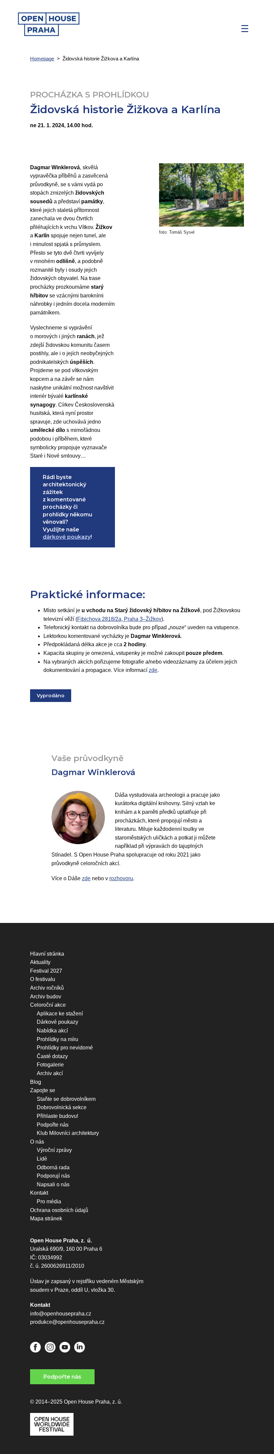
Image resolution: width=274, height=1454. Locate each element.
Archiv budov (45, 996)
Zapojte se (42, 1090)
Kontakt (39, 1193)
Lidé (42, 1159)
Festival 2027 (46, 971)
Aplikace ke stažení (60, 1013)
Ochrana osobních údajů (59, 1210)
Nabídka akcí (52, 1030)
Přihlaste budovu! (57, 1116)
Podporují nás (53, 1176)
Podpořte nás (52, 1125)
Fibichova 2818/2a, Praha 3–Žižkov (119, 619)
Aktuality (40, 962)
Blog (35, 1082)
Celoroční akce (48, 1005)
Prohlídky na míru (57, 1039)
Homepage (42, 58)
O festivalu (42, 979)
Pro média (49, 1201)
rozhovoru (121, 878)
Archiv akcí (50, 1073)
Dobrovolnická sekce (62, 1107)
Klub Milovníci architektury (68, 1133)
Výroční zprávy (54, 1150)
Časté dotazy (52, 1056)
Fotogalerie (50, 1064)
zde (153, 670)
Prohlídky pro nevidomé (65, 1047)
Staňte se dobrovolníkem (66, 1099)
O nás (37, 1142)
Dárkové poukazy (57, 1022)
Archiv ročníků (47, 988)
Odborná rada (53, 1167)
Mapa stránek (46, 1218)
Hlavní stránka (47, 954)
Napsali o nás (53, 1184)
